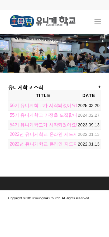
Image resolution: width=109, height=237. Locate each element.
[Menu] (97, 21)
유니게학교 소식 (25, 87)
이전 (5, 53)
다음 (103, 53)
